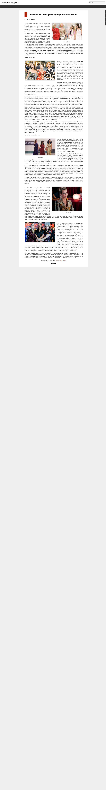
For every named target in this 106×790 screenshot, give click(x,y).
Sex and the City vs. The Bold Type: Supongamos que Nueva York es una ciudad (53, 15)
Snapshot (25, 6)
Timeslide (31, 6)
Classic (2, 6)
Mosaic (16, 6)
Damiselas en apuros (61, 260)
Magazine (12, 6)
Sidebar (20, 6)
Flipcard (7, 6)
